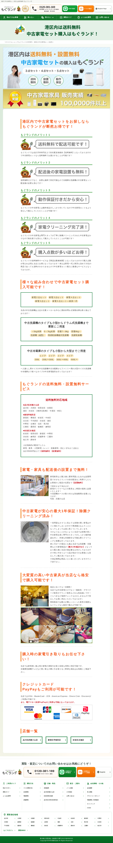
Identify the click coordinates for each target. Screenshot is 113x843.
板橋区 (33, 822)
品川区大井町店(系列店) (51, 800)
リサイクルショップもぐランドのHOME (18, 42)
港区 (59, 822)
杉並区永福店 (78, 740)
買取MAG (22, 830)
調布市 (73, 825)
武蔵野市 (60, 825)
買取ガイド (6, 792)
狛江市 (99, 825)
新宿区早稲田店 (54, 740)
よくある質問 (7, 796)
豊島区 (33, 825)
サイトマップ (91, 804)
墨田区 (19, 825)
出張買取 (26, 792)
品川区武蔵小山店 (30, 740)
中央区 (59, 818)
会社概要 (89, 788)
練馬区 (19, 822)
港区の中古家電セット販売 (43, 42)
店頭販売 (46, 788)
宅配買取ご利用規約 (93, 800)
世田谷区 (46, 818)
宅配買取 (26, 796)
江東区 (6, 822)
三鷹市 (86, 825)
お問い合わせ (70, 796)
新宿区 (86, 818)
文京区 (99, 822)
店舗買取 (26, 800)
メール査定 (70, 788)
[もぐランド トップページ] (11, 8)
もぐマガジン (8, 830)
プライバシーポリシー (93, 796)
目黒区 (33, 818)
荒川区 (86, 822)
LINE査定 (69, 792)
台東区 (46, 822)
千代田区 (6, 825)
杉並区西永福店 (48, 796)
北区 (72, 822)
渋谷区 (46, 825)
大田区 (19, 818)
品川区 (6, 818)
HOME (89, 808)
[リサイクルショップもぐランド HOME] (12, 772)
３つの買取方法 (28, 788)
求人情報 (89, 792)
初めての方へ (7, 788)
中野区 (99, 818)
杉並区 (73, 818)
